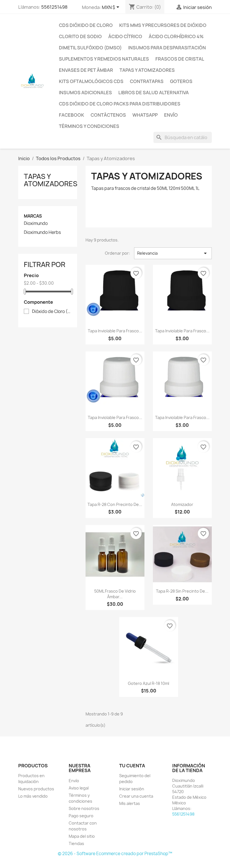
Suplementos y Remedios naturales (104, 59)
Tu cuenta (132, 766)
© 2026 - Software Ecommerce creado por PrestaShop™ (115, 854)
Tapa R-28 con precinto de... (115, 504)
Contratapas (147, 81)
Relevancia (173, 253)
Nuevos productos (36, 788)
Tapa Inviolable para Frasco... (115, 330)
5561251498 (54, 7)
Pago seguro (81, 815)
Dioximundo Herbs (42, 232)
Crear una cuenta (136, 796)
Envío (171, 115)
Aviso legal (79, 788)
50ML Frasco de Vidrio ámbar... (115, 593)
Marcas (33, 216)
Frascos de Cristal (179, 59)
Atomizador (182, 504)
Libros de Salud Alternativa (153, 92)
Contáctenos (108, 115)
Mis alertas (129, 803)
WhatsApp (145, 115)
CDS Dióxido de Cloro (86, 25)
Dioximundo (36, 223)
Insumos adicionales (85, 92)
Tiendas (76, 843)
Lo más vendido (33, 796)
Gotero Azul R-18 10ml (148, 683)
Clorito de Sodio (80, 36)
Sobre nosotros (84, 808)
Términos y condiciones (89, 126)
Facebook (71, 115)
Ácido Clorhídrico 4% (176, 36)
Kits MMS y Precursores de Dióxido (162, 25)
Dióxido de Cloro (51, 311)
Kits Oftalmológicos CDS (91, 81)
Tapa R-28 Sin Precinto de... (182, 591)
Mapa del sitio (82, 836)
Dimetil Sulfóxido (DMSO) (90, 48)
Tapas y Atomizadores (147, 70)
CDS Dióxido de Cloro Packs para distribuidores (119, 104)
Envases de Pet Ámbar (86, 70)
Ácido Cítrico (125, 36)
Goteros (181, 81)
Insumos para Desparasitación (167, 48)
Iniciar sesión (131, 788)
